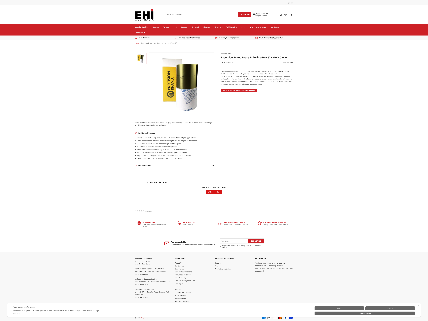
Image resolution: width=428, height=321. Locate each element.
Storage (184, 27)
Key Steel (195, 27)
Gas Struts (275, 27)
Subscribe (256, 241)
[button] (139, 211)
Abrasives (206, 27)
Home (137, 43)
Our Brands (179, 269)
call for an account (237, 90)
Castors (156, 27)
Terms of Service (182, 301)
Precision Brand (226, 53)
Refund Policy (180, 298)
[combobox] (207, 14)
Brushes (218, 27)
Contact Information (183, 293)
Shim (243, 27)
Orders (218, 263)
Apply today (278, 38)
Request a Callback (183, 275)
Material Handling (141, 27)
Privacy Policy (180, 295)
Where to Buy (180, 278)
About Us (178, 263)
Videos (177, 287)
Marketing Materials (223, 269)
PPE (175, 27)
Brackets (139, 33)
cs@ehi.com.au (261, 15)
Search (178, 289)
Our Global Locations (183, 272)
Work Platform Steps (258, 27)
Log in (224, 90)
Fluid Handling (231, 27)
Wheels (166, 27)
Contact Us (179, 266)
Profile (217, 266)
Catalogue (179, 284)
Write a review (214, 192)
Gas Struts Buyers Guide (185, 281)
